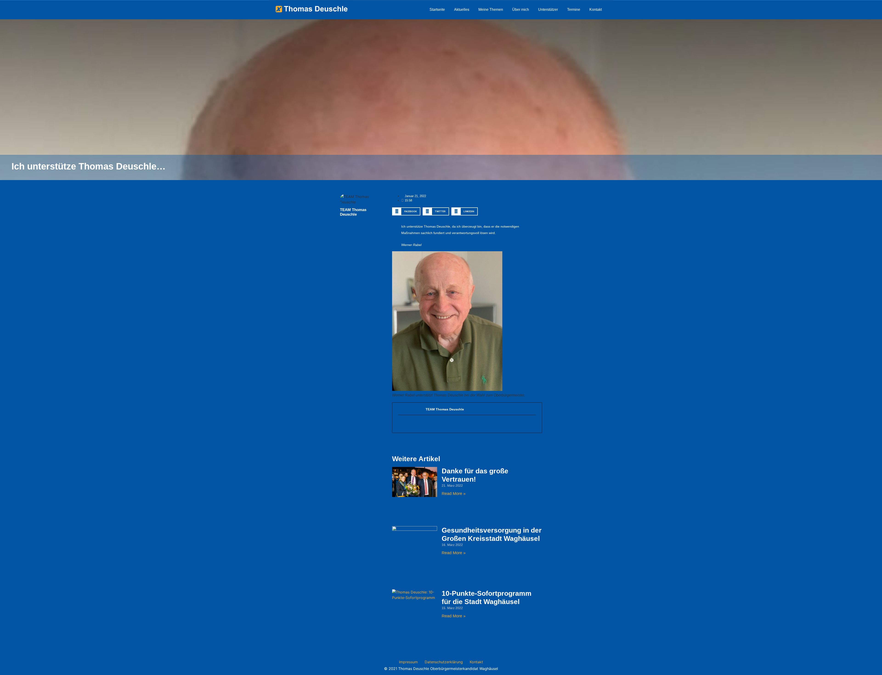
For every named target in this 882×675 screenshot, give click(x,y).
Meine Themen (490, 9)
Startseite (437, 9)
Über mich (520, 9)
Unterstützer (548, 9)
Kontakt (595, 9)
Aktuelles (461, 9)
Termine (573, 9)
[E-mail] (400, 424)
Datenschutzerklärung (444, 662)
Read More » (454, 493)
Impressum (408, 662)
